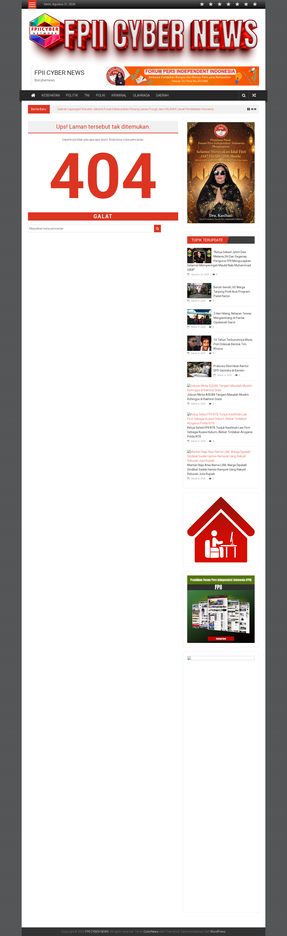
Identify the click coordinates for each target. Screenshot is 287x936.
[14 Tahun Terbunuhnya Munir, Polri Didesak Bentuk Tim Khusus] (199, 343)
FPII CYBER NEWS (59, 72)
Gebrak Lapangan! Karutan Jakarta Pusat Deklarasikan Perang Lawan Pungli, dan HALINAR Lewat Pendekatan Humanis (135, 109)
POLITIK (72, 95)
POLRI (100, 95)
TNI (87, 95)
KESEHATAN (51, 95)
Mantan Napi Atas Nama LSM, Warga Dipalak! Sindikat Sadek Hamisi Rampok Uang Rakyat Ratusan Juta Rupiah (217, 469)
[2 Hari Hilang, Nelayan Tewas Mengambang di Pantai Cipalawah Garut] (199, 316)
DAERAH (162, 95)
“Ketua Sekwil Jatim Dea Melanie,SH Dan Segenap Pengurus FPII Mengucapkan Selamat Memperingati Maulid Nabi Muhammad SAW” (219, 260)
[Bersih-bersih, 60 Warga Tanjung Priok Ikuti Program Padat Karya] (199, 290)
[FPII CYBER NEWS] (33, 95)
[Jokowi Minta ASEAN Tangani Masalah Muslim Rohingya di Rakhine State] (220, 388)
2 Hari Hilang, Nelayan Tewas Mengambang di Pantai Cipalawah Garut (232, 318)
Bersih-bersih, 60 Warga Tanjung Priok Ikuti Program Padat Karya (231, 292)
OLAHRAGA (141, 95)
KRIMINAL (119, 95)
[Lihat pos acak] (254, 95)
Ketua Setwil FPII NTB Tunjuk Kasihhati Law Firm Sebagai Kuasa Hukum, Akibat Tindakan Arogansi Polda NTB (220, 432)
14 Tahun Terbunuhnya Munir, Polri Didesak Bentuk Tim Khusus (233, 344)
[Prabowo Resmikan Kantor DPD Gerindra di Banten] (199, 369)
